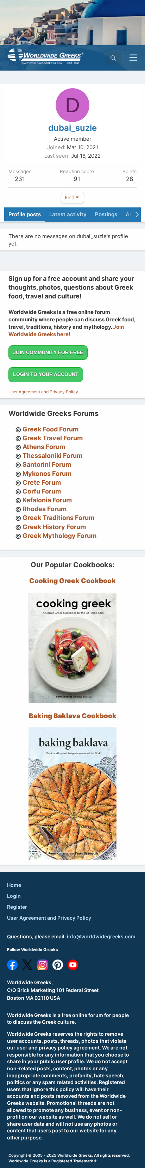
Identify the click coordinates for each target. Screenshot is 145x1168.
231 (20, 178)
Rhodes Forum (45, 509)
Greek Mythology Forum (59, 535)
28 (129, 178)
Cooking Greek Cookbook (72, 581)
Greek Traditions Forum (58, 517)
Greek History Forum (54, 527)
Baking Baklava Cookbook (72, 716)
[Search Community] (113, 58)
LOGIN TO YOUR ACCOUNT (45, 374)
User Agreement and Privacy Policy (43, 391)
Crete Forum (42, 482)
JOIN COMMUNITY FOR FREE (48, 352)
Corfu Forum (42, 491)
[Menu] (133, 58)
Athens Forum (44, 446)
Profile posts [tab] (24, 214)
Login (14, 896)
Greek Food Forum (50, 429)
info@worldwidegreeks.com (101, 936)
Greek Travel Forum (53, 438)
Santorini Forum (47, 464)
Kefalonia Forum (47, 500)
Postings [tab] (106, 214)
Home (14, 885)
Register (17, 907)
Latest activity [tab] (68, 214)
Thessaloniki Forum (52, 455)
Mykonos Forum (47, 473)
